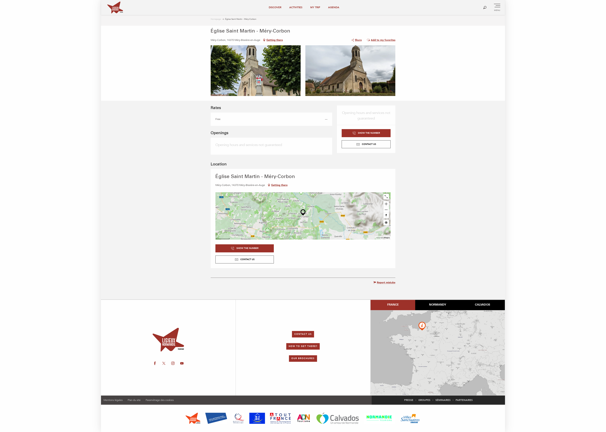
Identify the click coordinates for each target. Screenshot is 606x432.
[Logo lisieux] (168, 340)
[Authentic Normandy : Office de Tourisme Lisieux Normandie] (115, 7)
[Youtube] (569, 244)
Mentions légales (113, 400)
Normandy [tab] (437, 305)
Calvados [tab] (482, 305)
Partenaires (464, 400)
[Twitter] (550, 244)
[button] (485, 7)
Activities (295, 7)
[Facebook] (540, 244)
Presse (408, 400)
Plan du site (134, 400)
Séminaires (443, 400)
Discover (275, 7)
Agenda (333, 7)
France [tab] (393, 305)
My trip (315, 7)
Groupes (424, 400)
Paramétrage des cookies (160, 400)
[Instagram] (559, 244)
